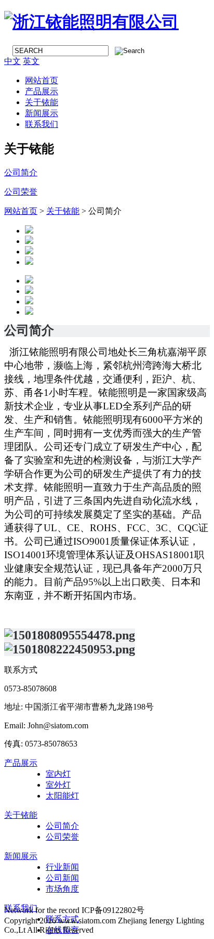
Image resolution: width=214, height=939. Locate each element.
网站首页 (41, 80)
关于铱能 (41, 102)
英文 (31, 61)
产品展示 (41, 91)
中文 (12, 61)
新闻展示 (41, 113)
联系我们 (41, 124)
